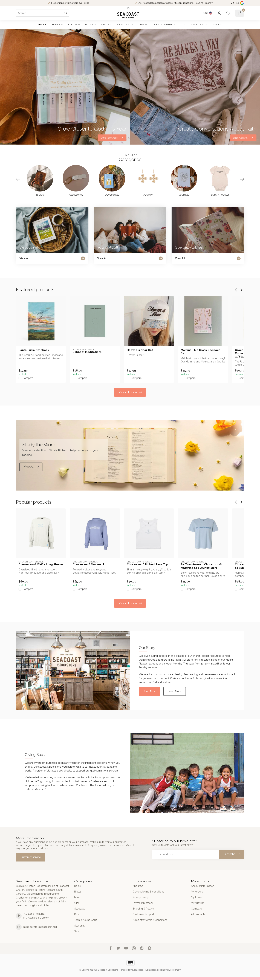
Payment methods (143, 903)
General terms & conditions (148, 891)
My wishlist (197, 903)
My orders (197, 891)
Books (56, 25)
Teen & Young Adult (167, 25)
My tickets (197, 897)
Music (89, 25)
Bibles (73, 25)
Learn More (174, 691)
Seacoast (124, 25)
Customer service (31, 857)
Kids (141, 25)
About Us (138, 886)
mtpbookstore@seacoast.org (40, 926)
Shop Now (149, 691)
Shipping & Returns (144, 908)
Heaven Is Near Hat (140, 350)
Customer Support (143, 914)
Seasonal (198, 25)
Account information (202, 886)
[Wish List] (228, 13)
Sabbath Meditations (87, 352)
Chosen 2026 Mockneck (89, 564)
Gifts (106, 25)
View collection (128, 392)
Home (42, 25)
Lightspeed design (154, 969)
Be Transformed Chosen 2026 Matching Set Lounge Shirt (201, 566)
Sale (216, 25)
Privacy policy (141, 897)
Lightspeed (137, 969)
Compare (27, 378)
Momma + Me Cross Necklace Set (200, 351)
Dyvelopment (174, 969)
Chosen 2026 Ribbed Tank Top (147, 564)
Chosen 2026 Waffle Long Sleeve (41, 564)
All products (198, 914)
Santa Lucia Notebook (34, 350)
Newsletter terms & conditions (150, 920)
